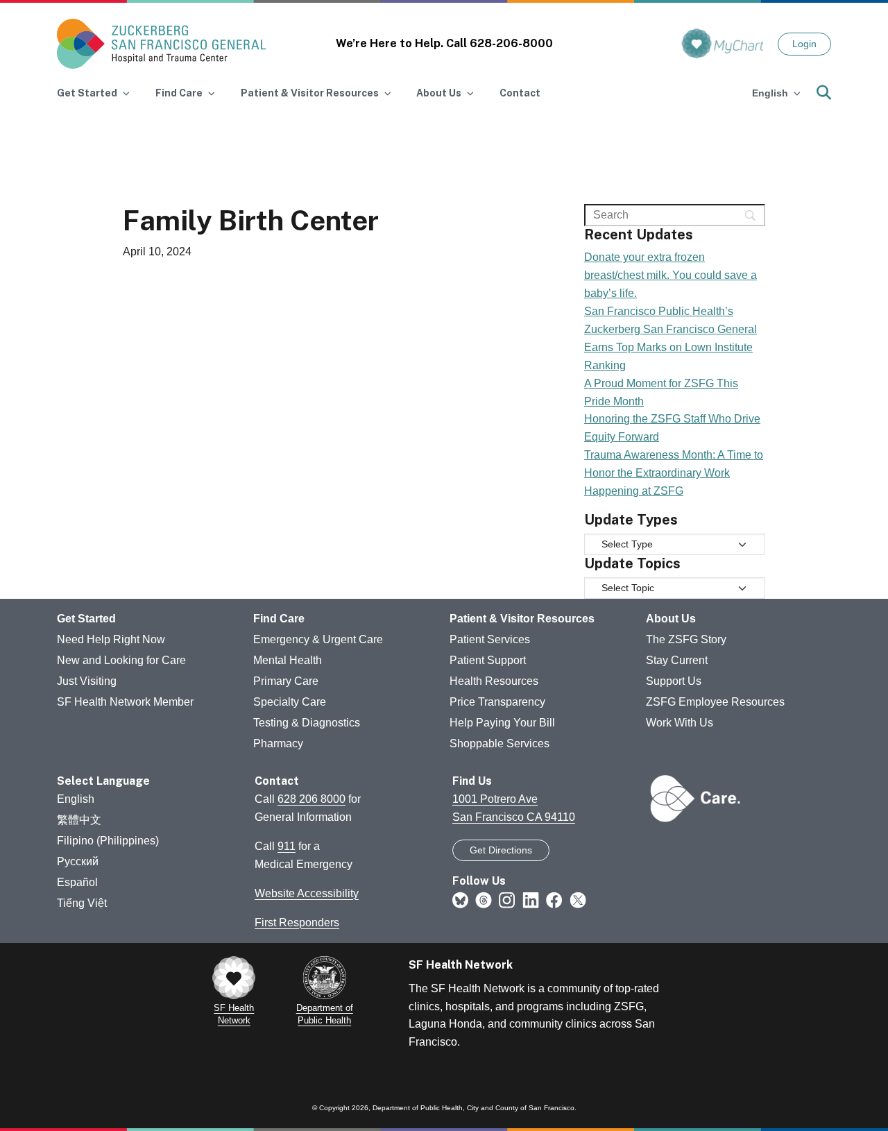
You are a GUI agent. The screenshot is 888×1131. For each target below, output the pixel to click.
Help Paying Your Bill (502, 723)
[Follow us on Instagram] (507, 899)
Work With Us (679, 723)
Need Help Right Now (111, 639)
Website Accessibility (307, 893)
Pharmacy (278, 743)
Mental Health (287, 660)
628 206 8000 (311, 799)
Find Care (279, 618)
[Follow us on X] (578, 899)
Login (804, 43)
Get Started (86, 618)
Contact (520, 93)
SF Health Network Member (125, 702)
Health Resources (494, 681)
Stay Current (677, 660)
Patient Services (490, 639)
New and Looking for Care (121, 660)
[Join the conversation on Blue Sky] (460, 899)
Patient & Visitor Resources (522, 618)
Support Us (673, 681)
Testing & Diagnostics (306, 723)
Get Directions (501, 850)
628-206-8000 (511, 43)
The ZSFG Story (686, 639)
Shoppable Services (499, 743)
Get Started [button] (87, 93)
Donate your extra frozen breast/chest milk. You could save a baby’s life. (670, 275)
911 (287, 846)
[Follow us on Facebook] (554, 899)
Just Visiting (87, 681)
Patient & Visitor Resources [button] (310, 93)
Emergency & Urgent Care (318, 639)
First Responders (297, 922)
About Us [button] (438, 93)
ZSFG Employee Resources (715, 702)
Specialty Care (289, 702)
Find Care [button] (179, 93)
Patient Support (488, 660)
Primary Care (285, 681)
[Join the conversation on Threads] (483, 899)
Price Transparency (497, 702)
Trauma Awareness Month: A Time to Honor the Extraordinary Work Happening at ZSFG (673, 473)
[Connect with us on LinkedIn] (530, 899)
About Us (671, 618)
